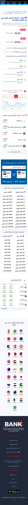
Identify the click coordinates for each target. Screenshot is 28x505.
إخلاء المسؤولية (13, 475)
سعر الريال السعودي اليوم (13, 452)
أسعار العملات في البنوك (12, 12)
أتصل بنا (13, 486)
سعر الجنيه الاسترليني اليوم (13, 448)
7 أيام (24, 96)
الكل (3, 96)
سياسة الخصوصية (13, 483)
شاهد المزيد (4, 308)
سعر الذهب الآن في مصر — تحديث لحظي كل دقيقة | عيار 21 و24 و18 (13, 461)
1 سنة (7, 96)
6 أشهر (12, 96)
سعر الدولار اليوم (13, 440)
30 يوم (20, 96)
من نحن (13, 479)
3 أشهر (16, 96)
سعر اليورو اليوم (13, 444)
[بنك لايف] (14, 423)
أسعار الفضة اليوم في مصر (13, 466)
